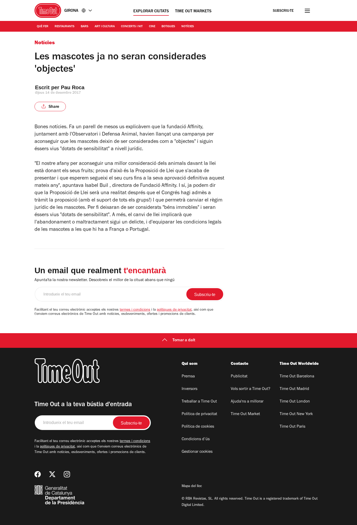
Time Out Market (245, 414)
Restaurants (64, 26)
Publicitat (239, 377)
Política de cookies (198, 427)
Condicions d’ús (196, 439)
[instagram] (67, 474)
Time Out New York (296, 414)
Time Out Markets (193, 11)
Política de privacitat (199, 414)
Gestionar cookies (197, 452)
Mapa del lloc (192, 486)
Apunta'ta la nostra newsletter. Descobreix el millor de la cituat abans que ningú (104, 280)
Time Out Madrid (294, 389)
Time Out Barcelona (297, 377)
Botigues (168, 26)
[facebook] (37, 474)
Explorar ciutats (151, 11)
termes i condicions (135, 310)
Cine (152, 26)
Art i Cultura (105, 26)
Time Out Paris (292, 427)
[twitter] (52, 474)
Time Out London (295, 402)
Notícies (187, 26)
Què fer (42, 26)
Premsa (188, 377)
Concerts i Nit (132, 26)
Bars (84, 26)
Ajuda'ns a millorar (247, 402)
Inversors (189, 389)
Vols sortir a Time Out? (250, 389)
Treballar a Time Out (199, 402)
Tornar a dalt (183, 340)
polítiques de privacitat (174, 310)
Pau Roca (72, 87)
